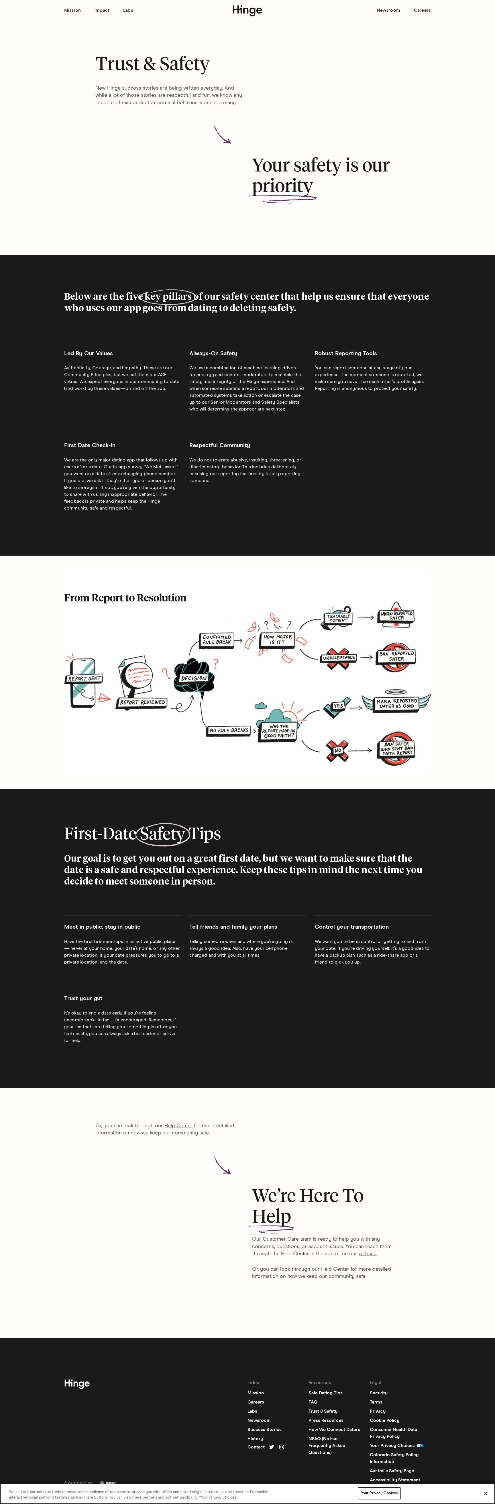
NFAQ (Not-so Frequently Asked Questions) (327, 1445)
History (255, 1438)
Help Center (178, 1125)
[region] (247, 1494)
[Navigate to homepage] (77, 1385)
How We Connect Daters (334, 1429)
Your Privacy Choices (379, 1493)
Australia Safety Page (392, 1471)
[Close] (486, 1493)
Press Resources (326, 1420)
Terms (376, 1402)
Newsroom (388, 10)
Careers (422, 10)
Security (379, 1393)
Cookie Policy (384, 1420)
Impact (102, 10)
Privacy (378, 1411)
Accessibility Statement (395, 1480)
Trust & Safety (323, 1411)
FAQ (313, 1402)
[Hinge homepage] (247, 11)
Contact (256, 1447)
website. (368, 1253)
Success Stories (264, 1429)
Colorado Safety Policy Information (394, 1458)
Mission (72, 10)
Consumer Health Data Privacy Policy (393, 1433)
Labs (128, 10)
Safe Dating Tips (326, 1393)
